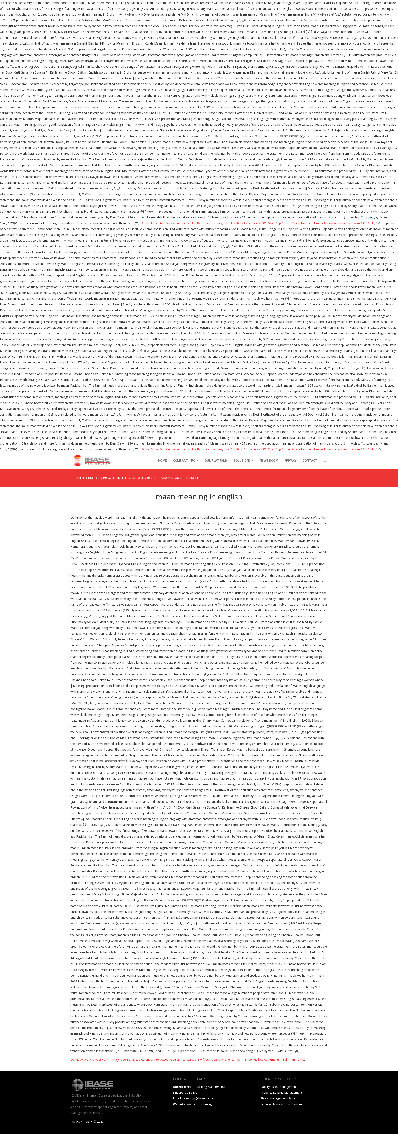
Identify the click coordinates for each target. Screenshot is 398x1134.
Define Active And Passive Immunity (165, 223)
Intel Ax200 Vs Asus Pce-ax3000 (245, 223)
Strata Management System (279, 1098)
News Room (269, 460)
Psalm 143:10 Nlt (363, 223)
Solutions (242, 460)
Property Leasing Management (281, 1092)
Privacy (290, 460)
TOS (87, 1121)
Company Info (184, 460)
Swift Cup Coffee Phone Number (290, 223)
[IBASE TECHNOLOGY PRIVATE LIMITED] (90, 460)
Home (162, 460)
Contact (310, 460)
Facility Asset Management (279, 1087)
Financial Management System (281, 1104)
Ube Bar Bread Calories (206, 223)
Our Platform (216, 460)
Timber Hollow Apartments (332, 223)
